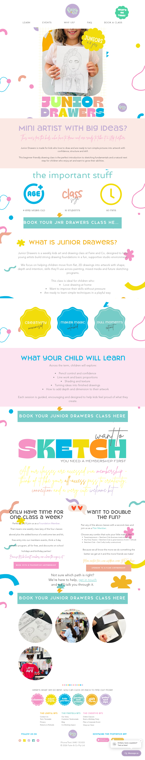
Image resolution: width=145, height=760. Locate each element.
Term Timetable (45, 719)
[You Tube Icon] (38, 740)
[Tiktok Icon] (24, 740)
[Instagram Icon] (20, 740)
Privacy (43, 722)
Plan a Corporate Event (91, 722)
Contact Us (44, 717)
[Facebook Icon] (33, 740)
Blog (63, 722)
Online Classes (88, 717)
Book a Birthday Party (91, 719)
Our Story (65, 717)
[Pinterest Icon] (29, 740)
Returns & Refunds (47, 725)
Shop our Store (88, 725)
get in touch (88, 580)
